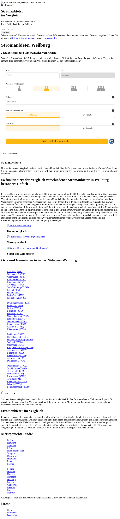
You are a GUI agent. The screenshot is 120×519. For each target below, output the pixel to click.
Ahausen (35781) (15, 271)
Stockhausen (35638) (17, 368)
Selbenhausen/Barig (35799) (20, 339)
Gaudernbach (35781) (17, 321)
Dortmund (12, 458)
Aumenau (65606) (15, 358)
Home (10, 510)
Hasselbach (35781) (16, 318)
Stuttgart (11, 453)
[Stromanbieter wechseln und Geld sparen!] (27, 248)
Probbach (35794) (15, 373)
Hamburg (11, 443)
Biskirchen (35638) (16, 334)
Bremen (10, 464)
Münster (11, 492)
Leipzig (10, 469)
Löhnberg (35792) (15, 282)
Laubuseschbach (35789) (18, 387)
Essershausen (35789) (17, 324)
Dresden (11, 471)
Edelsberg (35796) (15, 311)
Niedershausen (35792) (18, 316)
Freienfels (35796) (15, 295)
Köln (9, 448)
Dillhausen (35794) (16, 360)
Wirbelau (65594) (15, 313)
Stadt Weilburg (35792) (18, 287)
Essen (9, 461)
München (11, 445)
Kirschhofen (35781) (16, 279)
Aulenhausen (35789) (17, 350)
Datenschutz (12, 515)
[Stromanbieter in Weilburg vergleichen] (26, 236)
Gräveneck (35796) (16, 284)
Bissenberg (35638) (16, 353)
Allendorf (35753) (15, 326)
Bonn (9, 490)
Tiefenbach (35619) (16, 371)
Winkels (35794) (14, 384)
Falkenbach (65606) (16, 298)
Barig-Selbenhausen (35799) (20, 347)
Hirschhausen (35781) (17, 337)
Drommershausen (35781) (19, 303)
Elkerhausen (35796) (16, 329)
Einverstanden (50, 38)
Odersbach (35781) (16, 274)
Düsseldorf (12, 456)
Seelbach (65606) (15, 342)
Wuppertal (12, 484)
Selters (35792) (14, 292)
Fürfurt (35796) (14, 308)
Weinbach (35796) (15, 305)
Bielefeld (11, 487)
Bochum (11, 482)
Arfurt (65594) (14, 379)
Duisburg (11, 479)
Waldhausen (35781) (16, 276)
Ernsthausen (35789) (16, 376)
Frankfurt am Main (15, 450)
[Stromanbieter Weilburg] (19, 225)
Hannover (11, 474)
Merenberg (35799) (16, 345)
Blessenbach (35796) (16, 355)
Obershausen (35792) (17, 365)
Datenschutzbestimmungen (23, 38)
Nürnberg (11, 477)
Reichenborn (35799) (17, 381)
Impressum (12, 512)
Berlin (10, 440)
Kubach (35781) (14, 290)
